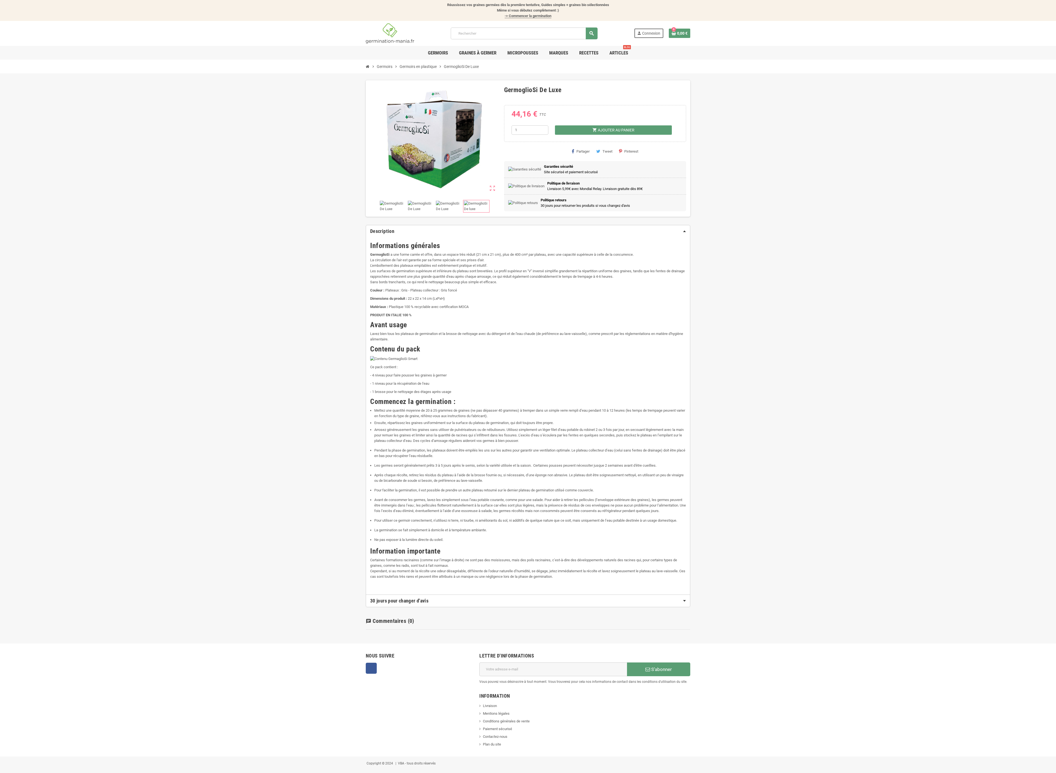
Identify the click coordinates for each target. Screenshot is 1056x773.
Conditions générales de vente (506, 721)
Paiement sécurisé (497, 729)
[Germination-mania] (390, 33)
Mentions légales (496, 713)
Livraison (490, 706)
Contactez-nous (495, 737)
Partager (583, 151)
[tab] (528, 231)
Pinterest (631, 151)
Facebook (371, 668)
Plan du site (492, 744)
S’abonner (661, 669)
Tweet (607, 151)
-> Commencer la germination (528, 16)
